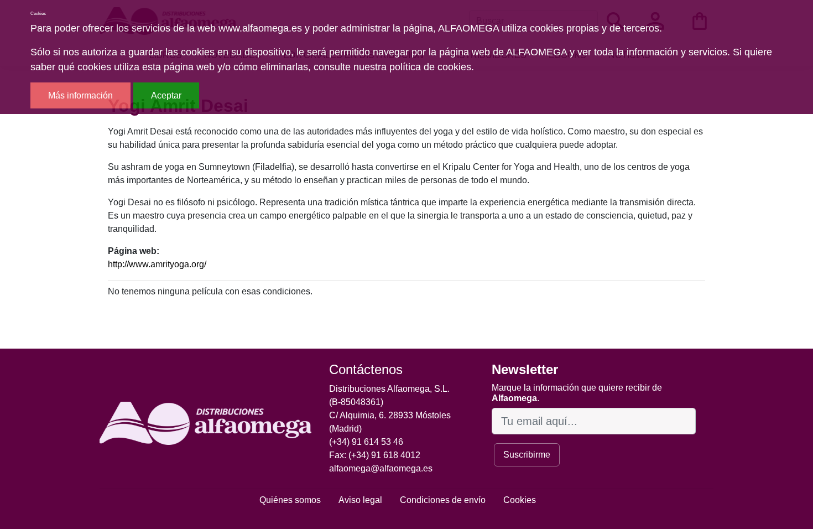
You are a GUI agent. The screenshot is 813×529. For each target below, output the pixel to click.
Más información (80, 95)
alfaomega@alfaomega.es (380, 468)
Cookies (519, 500)
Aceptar (166, 95)
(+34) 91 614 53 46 (366, 442)
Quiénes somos (290, 500)
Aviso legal (360, 500)
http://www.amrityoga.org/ (157, 264)
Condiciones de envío (443, 500)
